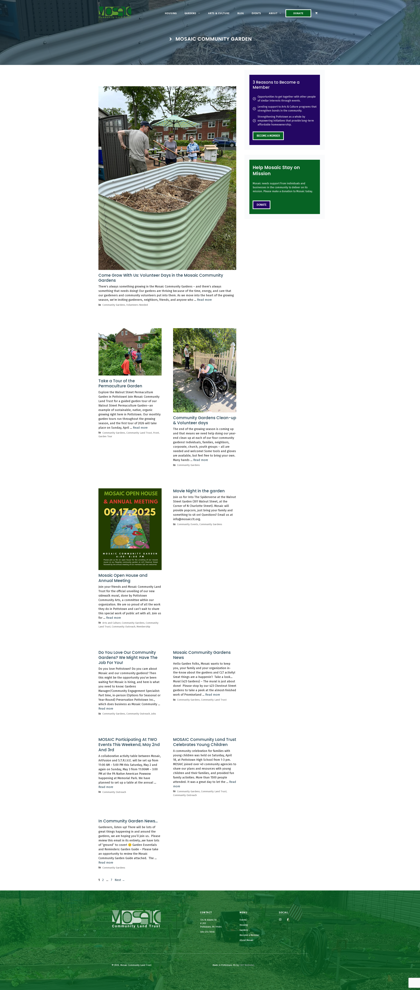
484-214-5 (205, 931)
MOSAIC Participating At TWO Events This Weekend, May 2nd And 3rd (129, 744)
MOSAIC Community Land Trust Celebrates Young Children (204, 742)
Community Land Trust (139, 432)
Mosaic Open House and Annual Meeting (122, 578)
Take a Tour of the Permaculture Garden (120, 383)
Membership (143, 626)
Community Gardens (113, 304)
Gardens (190, 13)
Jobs (153, 713)
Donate (298, 13)
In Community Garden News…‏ (128, 821)
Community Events (187, 524)
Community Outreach (123, 626)
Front (156, 432)
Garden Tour (105, 436)
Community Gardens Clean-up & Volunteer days (204, 420)
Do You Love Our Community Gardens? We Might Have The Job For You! (128, 657)
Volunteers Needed (137, 304)
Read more (204, 300)
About (273, 13)
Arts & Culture (219, 13)
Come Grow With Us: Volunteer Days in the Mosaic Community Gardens (160, 278)
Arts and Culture (111, 622)
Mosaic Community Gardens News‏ (202, 655)
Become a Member (268, 135)
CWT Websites (247, 965)
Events (256, 13)
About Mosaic (246, 940)
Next (120, 880)
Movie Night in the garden (199, 491)
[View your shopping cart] (316, 13)
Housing (171, 13)
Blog (240, 13)
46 (213, 931)
